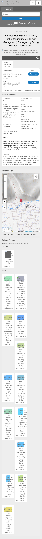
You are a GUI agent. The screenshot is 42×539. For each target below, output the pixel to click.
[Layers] (36, 176)
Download (33, 74)
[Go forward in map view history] (4, 204)
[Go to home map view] (4, 201)
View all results (21, 31)
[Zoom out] (5, 196)
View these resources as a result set (16, 243)
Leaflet (15, 231)
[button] (21, 201)
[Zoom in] (5, 176)
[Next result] (29, 31)
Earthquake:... (8, 266)
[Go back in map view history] (4, 207)
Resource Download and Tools (7, 65)
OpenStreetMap (28, 231)
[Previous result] (14, 31)
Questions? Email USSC (13, 90)
